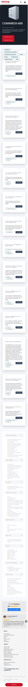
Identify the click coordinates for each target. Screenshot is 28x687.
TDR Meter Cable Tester (12, 559)
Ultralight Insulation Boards (12, 456)
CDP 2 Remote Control (11, 498)
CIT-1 (8, 524)
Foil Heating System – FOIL (12, 472)
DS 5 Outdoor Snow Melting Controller (15, 500)
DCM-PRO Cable (10, 442)
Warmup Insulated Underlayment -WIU (15, 487)
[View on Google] (4, 617)
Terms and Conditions (8, 679)
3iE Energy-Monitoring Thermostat (14, 439)
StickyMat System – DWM (12, 449)
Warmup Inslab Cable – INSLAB (13, 477)
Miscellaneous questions (10, 54)
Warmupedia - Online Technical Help (11, 654)
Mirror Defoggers (10, 448)
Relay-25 (9, 585)
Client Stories (6, 663)
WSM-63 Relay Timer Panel (12, 516)
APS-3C (8, 496)
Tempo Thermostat (11, 451)
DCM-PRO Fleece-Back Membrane (14, 443)
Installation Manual (8, 40)
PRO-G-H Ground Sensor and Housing (14, 529)
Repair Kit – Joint (10, 556)
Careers (5, 640)
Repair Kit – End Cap (11, 555)
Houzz (5, 667)
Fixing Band (9, 470)
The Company (6, 633)
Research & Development (9, 635)
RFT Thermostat (10, 587)
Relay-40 (9, 586)
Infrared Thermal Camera (12, 551)
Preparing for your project (10, 52)
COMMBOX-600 (10, 499)
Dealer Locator (7, 646)
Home (3, 27)
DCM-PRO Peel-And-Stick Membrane (14, 444)
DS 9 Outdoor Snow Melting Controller (15, 503)
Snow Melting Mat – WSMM (12, 570)
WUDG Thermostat (11, 594)
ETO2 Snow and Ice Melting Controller (15, 507)
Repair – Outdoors (11, 553)
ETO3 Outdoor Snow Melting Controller (15, 508)
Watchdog (9, 478)
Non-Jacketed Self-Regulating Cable (14, 539)
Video (17, 59)
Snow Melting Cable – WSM (12, 569)
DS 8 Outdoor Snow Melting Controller (15, 501)
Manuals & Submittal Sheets (9, 662)
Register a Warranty (8, 650)
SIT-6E (8, 531)
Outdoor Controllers (9, 27)
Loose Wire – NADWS (11, 447)
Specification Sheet (8, 36)
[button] (21, 2)
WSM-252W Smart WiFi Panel (13, 514)
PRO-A (8, 527)
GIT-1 (8, 526)
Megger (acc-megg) (11, 552)
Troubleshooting (8, 59)
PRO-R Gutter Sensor (11, 530)
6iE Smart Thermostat (11, 581)
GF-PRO (8, 509)
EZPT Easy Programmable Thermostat (15, 583)
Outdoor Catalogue (8, 653)
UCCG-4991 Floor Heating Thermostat (14, 455)
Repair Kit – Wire (10, 557)
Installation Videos (7, 665)
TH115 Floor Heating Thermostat (13, 452)
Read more (19, 73)
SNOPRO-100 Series (11, 512)
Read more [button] (6, 626)
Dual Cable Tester (10, 469)
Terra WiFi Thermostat (11, 590)
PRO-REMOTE (10, 511)
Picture (21, 54)
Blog (5, 637)
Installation (7, 49)
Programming (14, 57)
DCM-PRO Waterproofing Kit (13, 446)
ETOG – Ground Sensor (11, 525)
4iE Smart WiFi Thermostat (12, 440)
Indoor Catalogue (7, 652)
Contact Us (6, 636)
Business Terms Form (8, 655)
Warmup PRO (6, 648)
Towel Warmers (10, 453)
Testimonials (6, 641)
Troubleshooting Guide (8, 657)
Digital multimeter (11, 550)
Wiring (6, 57)
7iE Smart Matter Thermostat (13, 582)
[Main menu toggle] (25, 2)
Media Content (7, 638)
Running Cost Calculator (9, 649)
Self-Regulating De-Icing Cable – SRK (14, 540)
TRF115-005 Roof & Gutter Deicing (14, 513)
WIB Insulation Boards (11, 488)
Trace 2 (8, 542)
